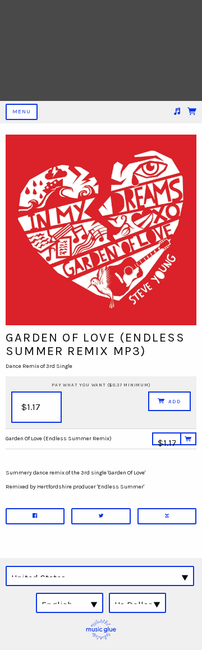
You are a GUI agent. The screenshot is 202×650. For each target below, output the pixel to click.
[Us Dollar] (137, 603)
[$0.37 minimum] (166, 442)
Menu (21, 111)
